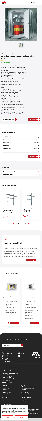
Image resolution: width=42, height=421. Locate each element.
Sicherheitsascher (6, 391)
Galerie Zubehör (6, 380)
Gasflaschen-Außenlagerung (28, 388)
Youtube (22, 356)
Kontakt (24, 401)
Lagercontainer (25, 392)
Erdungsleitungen (25, 384)
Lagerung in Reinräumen (8, 377)
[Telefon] (34, 2)
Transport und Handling (27, 386)
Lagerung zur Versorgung (8, 370)
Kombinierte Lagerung (7, 376)
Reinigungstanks (6, 386)
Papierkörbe (24, 385)
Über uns (5, 399)
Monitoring (5, 389)
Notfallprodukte (6, 393)
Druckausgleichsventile (7, 392)
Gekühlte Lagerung (7, 374)
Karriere (4, 401)
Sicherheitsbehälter (7, 395)
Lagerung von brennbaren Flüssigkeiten (11, 367)
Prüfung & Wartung (26, 399)
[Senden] (22, 345)
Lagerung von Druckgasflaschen (9, 372)
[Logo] (4, 2)
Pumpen (24, 389)
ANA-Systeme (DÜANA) (8, 384)
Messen (4, 403)
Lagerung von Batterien (7, 369)
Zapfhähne (24, 395)
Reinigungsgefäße (26, 393)
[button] (35, 2)
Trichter (23, 391)
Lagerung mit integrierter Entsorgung (10, 373)
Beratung (24, 400)
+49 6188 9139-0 (8, 353)
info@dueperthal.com (9, 356)
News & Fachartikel (7, 404)
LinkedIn (22, 353)
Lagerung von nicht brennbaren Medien (11, 379)
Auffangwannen (6, 388)
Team (4, 400)
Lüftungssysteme (6, 385)
